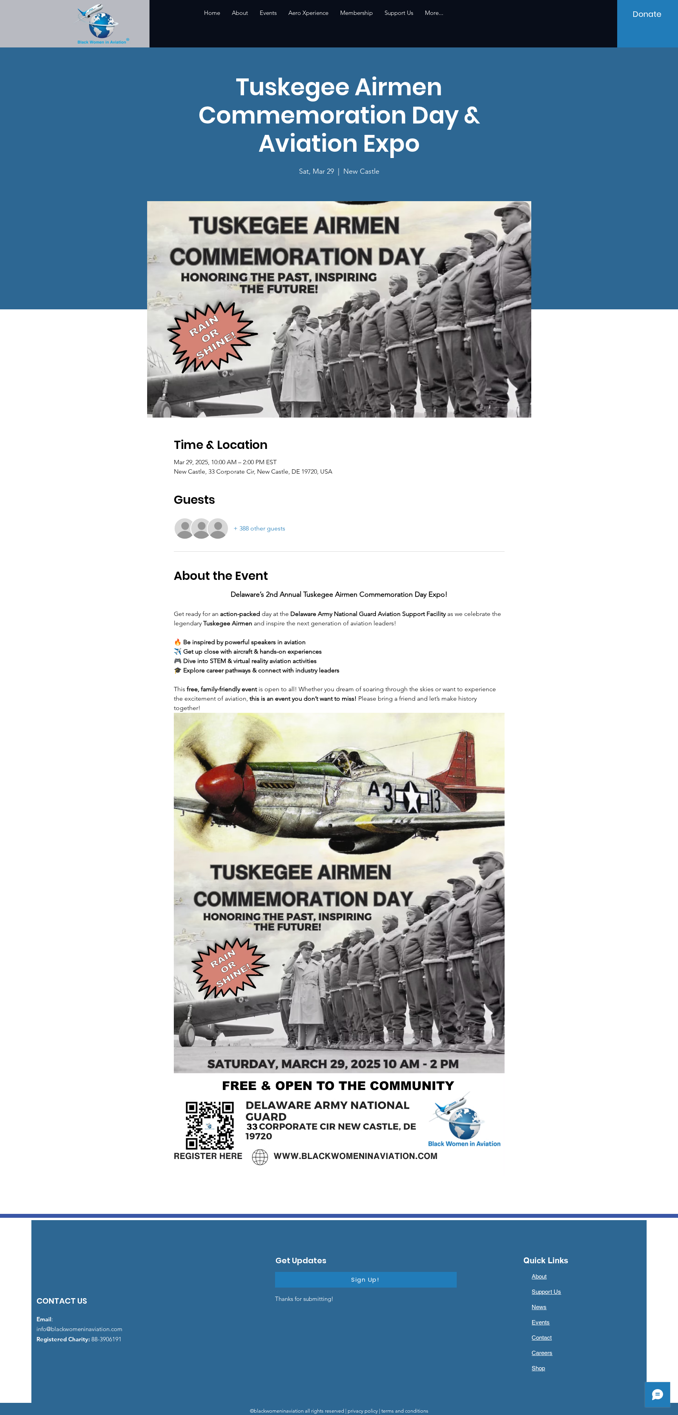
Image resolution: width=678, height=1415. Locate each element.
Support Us (546, 1291)
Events (541, 1322)
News (539, 1307)
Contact (542, 1337)
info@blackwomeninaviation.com (79, 1329)
